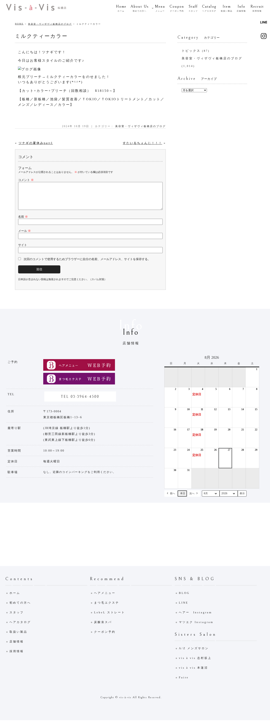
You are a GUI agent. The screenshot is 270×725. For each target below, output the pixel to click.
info (241, 8)
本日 (182, 493)
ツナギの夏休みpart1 (36, 143)
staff (193, 8)
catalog (209, 8)
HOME (19, 24)
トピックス (191, 50)
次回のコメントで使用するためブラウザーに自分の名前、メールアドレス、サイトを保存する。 (87, 259)
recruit (257, 8)
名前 (23, 216)
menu (160, 8)
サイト (22, 245)
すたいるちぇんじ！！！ (142, 143)
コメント (26, 180)
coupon (177, 8)
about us (140, 8)
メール (24, 230)
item (226, 8)
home (121, 8)
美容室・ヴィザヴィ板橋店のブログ (50, 24)
